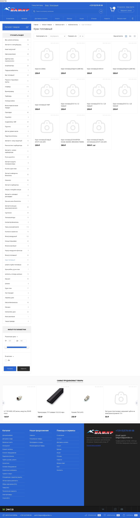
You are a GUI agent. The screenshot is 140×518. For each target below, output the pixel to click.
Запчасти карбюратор (12, 185)
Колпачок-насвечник (11, 231)
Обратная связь (11, 515)
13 (28, 195)
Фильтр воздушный (11, 236)
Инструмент (6, 446)
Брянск (34, 7)
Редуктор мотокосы (11, 136)
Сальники (8, 180)
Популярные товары (36, 439)
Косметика (5, 463)
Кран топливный (10, 260)
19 (28, 44)
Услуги (57, 18)
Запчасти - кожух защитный (13, 140)
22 (28, 96)
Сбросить (23, 368)
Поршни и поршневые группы (11, 81)
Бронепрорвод (9, 91)
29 (28, 255)
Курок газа (8, 288)
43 (28, 213)
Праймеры (8, 96)
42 (28, 40)
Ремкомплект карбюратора (13, 145)
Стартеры (8, 86)
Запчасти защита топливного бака (10, 163)
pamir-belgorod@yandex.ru (124, 436)
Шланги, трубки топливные (13, 264)
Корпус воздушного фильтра (13, 250)
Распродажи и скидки (36, 442)
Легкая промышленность (10, 480)
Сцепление (8, 213)
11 (28, 151)
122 (27, 236)
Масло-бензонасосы (11, 302)
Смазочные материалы (9, 470)
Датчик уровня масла (11, 131)
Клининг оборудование (9, 453)
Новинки (32, 435)
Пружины (8, 126)
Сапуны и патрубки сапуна (13, 189)
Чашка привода (9, 321)
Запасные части (7, 442)
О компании (10, 18)
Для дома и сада (7, 439)
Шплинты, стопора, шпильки (13, 274)
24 (28, 168)
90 (28, 180)
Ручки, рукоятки (10, 157)
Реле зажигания (10, 316)
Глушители (8, 117)
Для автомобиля (7, 435)
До (17, 341)
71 (28, 81)
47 (28, 126)
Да (9, 360)
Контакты (60, 470)
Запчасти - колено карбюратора (10, 151)
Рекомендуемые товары (37, 446)
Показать (10, 368)
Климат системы (7, 449)
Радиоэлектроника (8, 456)
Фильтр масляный (10, 246)
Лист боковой (9, 293)
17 (28, 288)
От (6, 341)
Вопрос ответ (121, 18)
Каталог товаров (12, 27)
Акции (82, 18)
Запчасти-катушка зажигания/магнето (11, 207)
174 (27, 86)
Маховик (7, 307)
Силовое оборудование (9, 466)
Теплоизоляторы (10, 217)
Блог (58, 466)
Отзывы (94, 18)
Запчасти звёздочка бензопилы (11, 174)
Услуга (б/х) (6, 498)
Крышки (7, 279)
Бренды (69, 18)
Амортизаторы (9, 65)
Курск (38, 7)
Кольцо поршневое (11, 241)
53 (28, 279)
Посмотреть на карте (94, 445)
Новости (107, 18)
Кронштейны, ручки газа (12, 269)
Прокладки (8, 112)
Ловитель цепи (9, 297)
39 (28, 122)
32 (28, 174)
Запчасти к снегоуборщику (13, 44)
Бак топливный (9, 75)
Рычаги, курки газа (11, 168)
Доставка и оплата (41, 18)
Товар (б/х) (5, 487)
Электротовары (7, 494)
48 (28, 54)
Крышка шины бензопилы (13, 201)
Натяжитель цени (10, 312)
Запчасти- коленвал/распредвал (11, 195)
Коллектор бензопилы (12, 222)
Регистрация (54, 5)
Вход (46, 5)
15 (28, 60)
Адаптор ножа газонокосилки (9, 60)
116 (27, 227)
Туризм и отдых (7, 473)
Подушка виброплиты (11, 70)
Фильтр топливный (11, 255)
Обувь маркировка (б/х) (9, 484)
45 (28, 157)
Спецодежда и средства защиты (12, 477)
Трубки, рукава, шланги (9, 459)
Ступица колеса (10, 101)
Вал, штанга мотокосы (12, 40)
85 (28, 112)
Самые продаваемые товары (70, 381)
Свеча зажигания (10, 54)
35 (28, 145)
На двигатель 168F (10, 122)
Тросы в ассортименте (12, 227)
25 (28, 65)
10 (28, 231)
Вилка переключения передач (11, 106)
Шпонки (7, 283)
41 (28, 136)
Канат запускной (10, 49)
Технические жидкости (9, 491)
